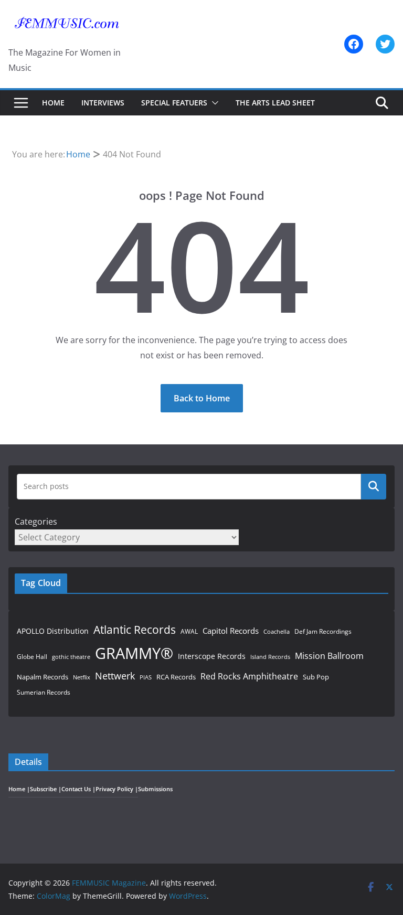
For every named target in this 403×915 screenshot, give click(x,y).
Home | (19, 789)
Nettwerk (115, 675)
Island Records (270, 657)
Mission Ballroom (329, 656)
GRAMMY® (134, 653)
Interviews (102, 103)
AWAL (189, 631)
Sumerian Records (43, 692)
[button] (213, 102)
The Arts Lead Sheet (275, 103)
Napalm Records (42, 677)
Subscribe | (45, 789)
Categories (36, 521)
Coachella (276, 631)
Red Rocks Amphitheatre (249, 676)
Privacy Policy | (117, 789)
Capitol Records (231, 630)
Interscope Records (212, 656)
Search (373, 486)
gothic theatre (71, 657)
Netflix (81, 677)
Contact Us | (78, 789)
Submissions (155, 789)
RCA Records (176, 677)
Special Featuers (174, 103)
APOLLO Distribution (53, 631)
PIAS (146, 677)
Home (53, 103)
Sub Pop (316, 677)
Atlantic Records (134, 629)
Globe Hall (32, 656)
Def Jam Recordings (323, 631)
